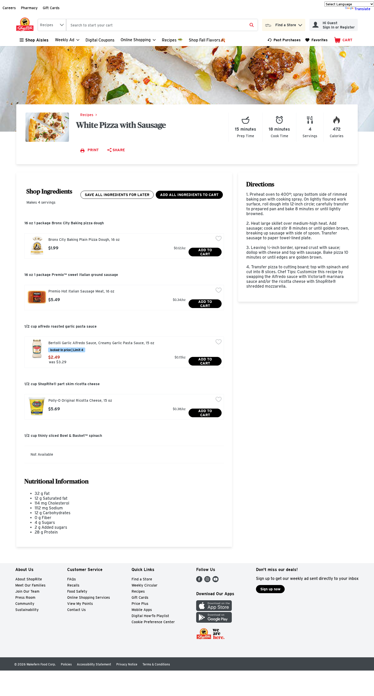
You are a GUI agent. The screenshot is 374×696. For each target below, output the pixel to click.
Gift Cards (51, 8)
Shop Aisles (37, 40)
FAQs (71, 579)
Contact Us (76, 610)
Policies (66, 664)
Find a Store (142, 579)
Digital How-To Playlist (150, 616)
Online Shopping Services (88, 597)
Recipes (86, 115)
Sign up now (270, 589)
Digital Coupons (99, 40)
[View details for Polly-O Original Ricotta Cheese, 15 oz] (37, 406)
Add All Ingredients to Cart (189, 195)
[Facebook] (199, 580)
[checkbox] (218, 239)
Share (118, 150)
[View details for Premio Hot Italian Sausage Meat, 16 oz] (37, 297)
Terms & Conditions (156, 664)
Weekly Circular (144, 585)
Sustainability (27, 610)
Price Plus (140, 604)
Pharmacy (29, 8)
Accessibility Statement (94, 664)
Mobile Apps (142, 610)
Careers (9, 8)
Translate (362, 9)
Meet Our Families (30, 585)
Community (24, 604)
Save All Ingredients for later (117, 195)
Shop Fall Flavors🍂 (207, 40)
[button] (300, 23)
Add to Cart (205, 252)
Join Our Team (27, 591)
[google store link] (214, 621)
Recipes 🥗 (172, 40)
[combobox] (52, 25)
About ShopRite (28, 579)
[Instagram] (207, 580)
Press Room (25, 597)
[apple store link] (214, 609)
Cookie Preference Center (153, 622)
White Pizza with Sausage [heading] (121, 125)
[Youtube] (215, 580)
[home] (26, 25)
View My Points (80, 604)
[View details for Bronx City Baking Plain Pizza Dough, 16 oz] (37, 245)
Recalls (73, 585)
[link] (284, 40)
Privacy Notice (126, 664)
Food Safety (77, 591)
